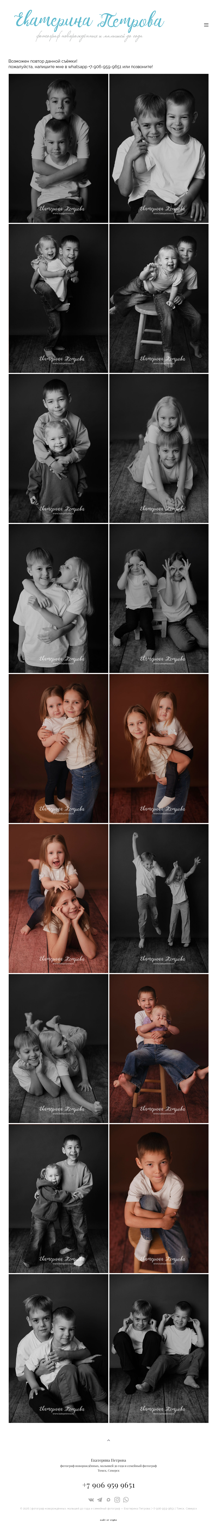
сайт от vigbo (108, 1520)
